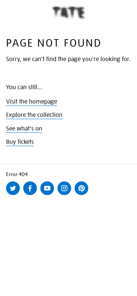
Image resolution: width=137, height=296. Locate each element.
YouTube (48, 194)
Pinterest (83, 194)
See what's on (24, 128)
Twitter (14, 194)
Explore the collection (34, 115)
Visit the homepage (31, 101)
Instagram (66, 194)
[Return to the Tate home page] (68, 12)
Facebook (31, 194)
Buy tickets (20, 142)
